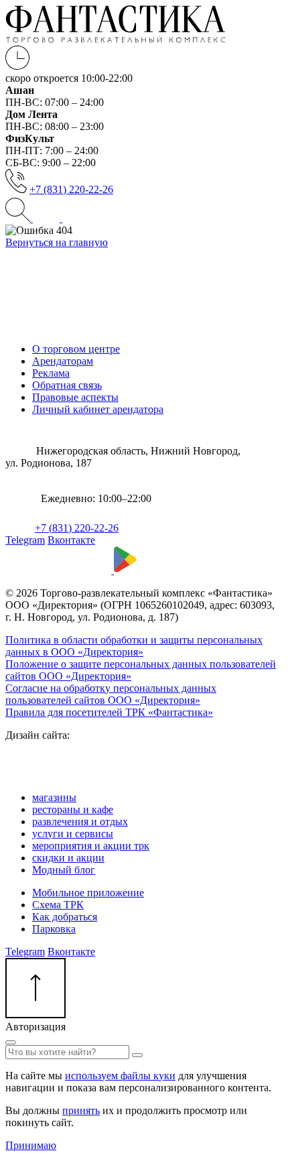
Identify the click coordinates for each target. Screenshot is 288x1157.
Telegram (25, 540)
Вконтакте (71, 540)
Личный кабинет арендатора (97, 409)
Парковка (54, 928)
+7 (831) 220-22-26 (71, 189)
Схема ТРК (58, 904)
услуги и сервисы (72, 833)
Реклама (51, 373)
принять (81, 1110)
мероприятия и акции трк (90, 845)
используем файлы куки (120, 1075)
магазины (54, 797)
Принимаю (30, 1145)
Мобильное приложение (88, 892)
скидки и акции (68, 857)
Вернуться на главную (56, 242)
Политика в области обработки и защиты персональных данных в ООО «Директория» (134, 646)
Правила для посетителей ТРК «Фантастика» (109, 712)
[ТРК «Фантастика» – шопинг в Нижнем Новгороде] (115, 39)
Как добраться (64, 916)
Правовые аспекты (75, 397)
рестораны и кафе (72, 809)
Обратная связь (67, 385)
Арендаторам (62, 361)
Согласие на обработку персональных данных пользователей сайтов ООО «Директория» (110, 694)
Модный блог (63, 869)
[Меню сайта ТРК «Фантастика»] (60, 218)
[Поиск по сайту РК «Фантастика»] (19, 218)
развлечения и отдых (80, 821)
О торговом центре (76, 349)
